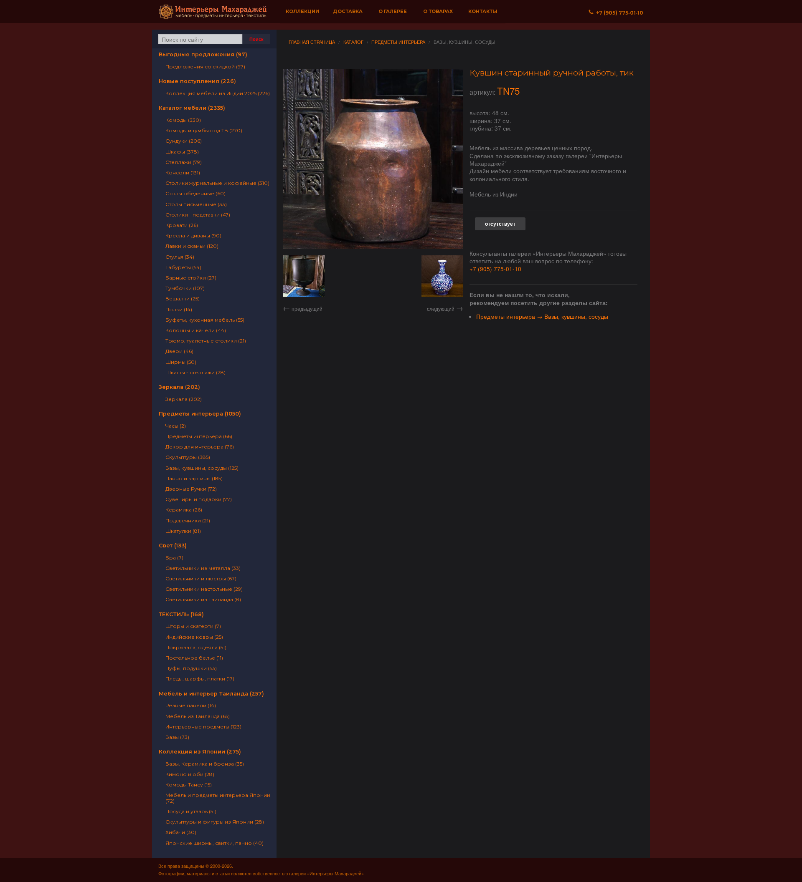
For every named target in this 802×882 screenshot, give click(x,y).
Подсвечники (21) (187, 520)
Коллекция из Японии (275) (200, 751)
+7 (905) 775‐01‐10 (618, 13)
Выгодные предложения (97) (203, 54)
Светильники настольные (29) (204, 589)
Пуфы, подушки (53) (191, 668)
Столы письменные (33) (196, 204)
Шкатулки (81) (183, 531)
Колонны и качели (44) (195, 330)
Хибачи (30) (180, 832)
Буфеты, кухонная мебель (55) (204, 320)
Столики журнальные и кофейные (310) (217, 183)
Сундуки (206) (183, 141)
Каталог (353, 42)
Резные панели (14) (190, 705)
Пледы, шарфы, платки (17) (199, 678)
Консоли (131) (182, 172)
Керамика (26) (183, 510)
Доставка (348, 11)
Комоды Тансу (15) (188, 784)
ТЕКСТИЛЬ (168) (181, 614)
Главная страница (312, 42)
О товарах (438, 11)
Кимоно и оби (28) (189, 774)
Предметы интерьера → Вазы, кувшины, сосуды (542, 316)
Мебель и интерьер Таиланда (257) (211, 693)
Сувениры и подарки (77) (198, 499)
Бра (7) (174, 557)
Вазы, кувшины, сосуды (464, 42)
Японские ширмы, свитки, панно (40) (214, 843)
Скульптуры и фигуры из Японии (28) (214, 822)
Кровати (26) (181, 225)
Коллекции (302, 11)
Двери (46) (179, 351)
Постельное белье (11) (194, 658)
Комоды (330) (183, 120)
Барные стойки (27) (190, 278)
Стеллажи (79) (183, 162)
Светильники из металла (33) (203, 568)
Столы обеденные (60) (195, 193)
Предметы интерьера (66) (198, 436)
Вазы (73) (177, 737)
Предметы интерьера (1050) (200, 414)
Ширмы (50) (180, 362)
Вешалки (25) (182, 298)
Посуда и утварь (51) (190, 811)
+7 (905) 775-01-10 (495, 269)
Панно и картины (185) (194, 478)
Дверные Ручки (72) (191, 489)
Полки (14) (178, 309)
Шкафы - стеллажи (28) (195, 372)
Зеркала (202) (179, 387)
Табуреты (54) (183, 267)
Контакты (482, 11)
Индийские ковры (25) (194, 637)
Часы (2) (175, 426)
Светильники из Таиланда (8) (203, 599)
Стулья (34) (179, 257)
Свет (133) (173, 545)
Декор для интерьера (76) (199, 447)
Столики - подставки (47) (197, 215)
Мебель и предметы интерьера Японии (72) (217, 798)
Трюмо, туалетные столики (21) (205, 341)
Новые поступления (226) (197, 81)
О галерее (392, 11)
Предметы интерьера (398, 42)
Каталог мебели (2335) (192, 108)
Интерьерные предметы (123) (203, 726)
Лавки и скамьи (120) (191, 246)
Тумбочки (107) (185, 288)
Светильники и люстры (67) (200, 578)
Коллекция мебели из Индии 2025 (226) (217, 93)
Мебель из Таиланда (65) (197, 716)
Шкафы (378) (182, 152)
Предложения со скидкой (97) (205, 66)
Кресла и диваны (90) (193, 235)
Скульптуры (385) (187, 457)
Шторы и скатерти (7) (193, 626)
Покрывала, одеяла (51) (195, 647)
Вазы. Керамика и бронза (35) (204, 764)
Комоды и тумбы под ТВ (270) (203, 130)
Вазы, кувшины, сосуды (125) (202, 468)
